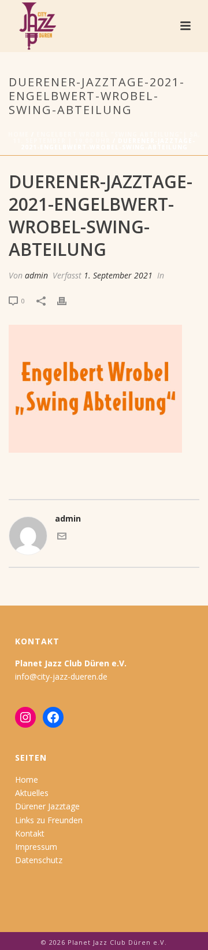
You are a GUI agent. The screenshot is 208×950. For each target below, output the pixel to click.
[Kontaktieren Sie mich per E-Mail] (61, 537)
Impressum (36, 846)
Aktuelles (32, 792)
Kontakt (29, 833)
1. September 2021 (118, 275)
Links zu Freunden (49, 820)
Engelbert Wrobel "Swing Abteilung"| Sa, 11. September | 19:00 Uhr (106, 137)
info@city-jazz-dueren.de (61, 676)
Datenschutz (38, 859)
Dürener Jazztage (47, 806)
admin (36, 275)
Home (18, 134)
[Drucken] (67, 300)
